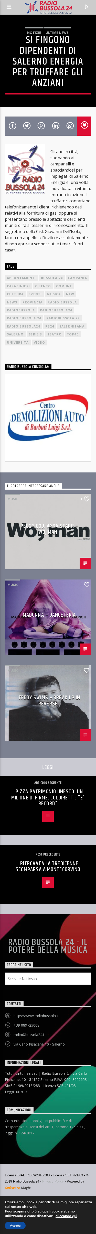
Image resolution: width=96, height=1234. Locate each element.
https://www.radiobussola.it (36, 1015)
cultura (15, 294)
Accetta (15, 1226)
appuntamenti (21, 278)
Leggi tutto (14, 1091)
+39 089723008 (26, 1025)
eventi (35, 294)
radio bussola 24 (24, 318)
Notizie (34, 32)
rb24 (49, 326)
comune (64, 286)
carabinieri (18, 286)
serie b (35, 334)
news (12, 302)
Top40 (73, 334)
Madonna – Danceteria (49, 614)
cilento (43, 286)
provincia (33, 302)
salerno (15, 334)
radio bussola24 (23, 326)
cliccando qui (66, 1216)
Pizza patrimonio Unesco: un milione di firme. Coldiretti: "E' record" (48, 797)
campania (77, 278)
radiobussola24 (56, 310)
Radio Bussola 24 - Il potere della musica (48, 946)
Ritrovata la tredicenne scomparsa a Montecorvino (48, 866)
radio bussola (62, 302)
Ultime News (57, 32)
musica (54, 294)
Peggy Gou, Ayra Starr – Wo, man (49, 529)
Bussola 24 (52, 278)
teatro (54, 334)
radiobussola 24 (63, 318)
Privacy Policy (53, 1181)
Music (12, 499)
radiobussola (21, 310)
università (18, 342)
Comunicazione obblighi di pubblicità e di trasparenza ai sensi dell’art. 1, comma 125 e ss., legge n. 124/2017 (45, 1126)
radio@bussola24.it (29, 1034)
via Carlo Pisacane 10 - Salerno (39, 1044)
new (70, 294)
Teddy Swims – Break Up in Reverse (49, 700)
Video (39, 342)
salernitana (71, 326)
